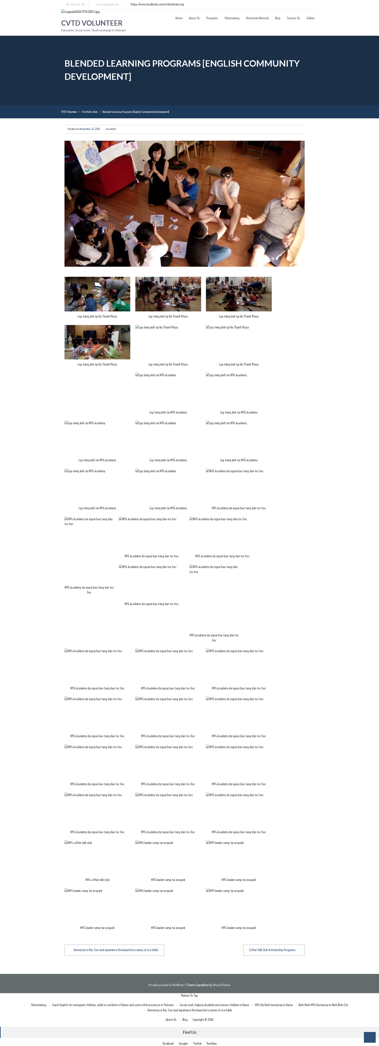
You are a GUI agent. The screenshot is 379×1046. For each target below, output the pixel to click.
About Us (194, 18)
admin (112, 129)
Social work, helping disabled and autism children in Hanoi (214, 1005)
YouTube (211, 1043)
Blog (277, 18)
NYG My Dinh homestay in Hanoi (274, 1005)
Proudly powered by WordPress (166, 985)
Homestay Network (257, 18)
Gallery (311, 18)
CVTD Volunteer (92, 23)
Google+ (183, 1043)
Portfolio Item (90, 112)
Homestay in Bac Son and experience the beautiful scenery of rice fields (116, 950)
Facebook (168, 1043)
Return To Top (189, 995)
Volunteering (232, 18)
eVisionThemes (222, 985)
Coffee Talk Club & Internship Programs (272, 950)
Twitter (197, 1043)
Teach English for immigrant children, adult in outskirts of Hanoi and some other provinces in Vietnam (113, 1005)
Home (178, 18)
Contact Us (293, 18)
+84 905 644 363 (75, 4)
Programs (212, 18)
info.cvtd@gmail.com (107, 4)
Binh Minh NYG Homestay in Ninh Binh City (323, 1005)
